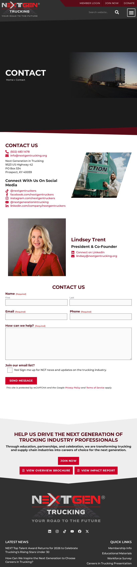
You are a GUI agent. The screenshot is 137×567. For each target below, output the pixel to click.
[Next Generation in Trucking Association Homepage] (68, 507)
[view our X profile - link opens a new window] (87, 531)
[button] (131, 13)
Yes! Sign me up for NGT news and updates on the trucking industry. (60, 370)
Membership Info (120, 548)
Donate (129, 3)
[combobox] (100, 12)
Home (9, 79)
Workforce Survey (119, 558)
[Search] (116, 12)
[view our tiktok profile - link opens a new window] (64, 531)
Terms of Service (95, 387)
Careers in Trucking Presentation (109, 563)
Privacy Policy (72, 387)
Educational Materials (117, 553)
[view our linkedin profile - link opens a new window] (49, 531)
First (7, 297)
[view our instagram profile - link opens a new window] (57, 531)
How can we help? (25, 325)
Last (72, 297)
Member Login (90, 3)
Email (15, 311)
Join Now (112, 3)
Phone (80, 311)
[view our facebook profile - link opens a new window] (79, 531)
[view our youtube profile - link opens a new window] (72, 531)
